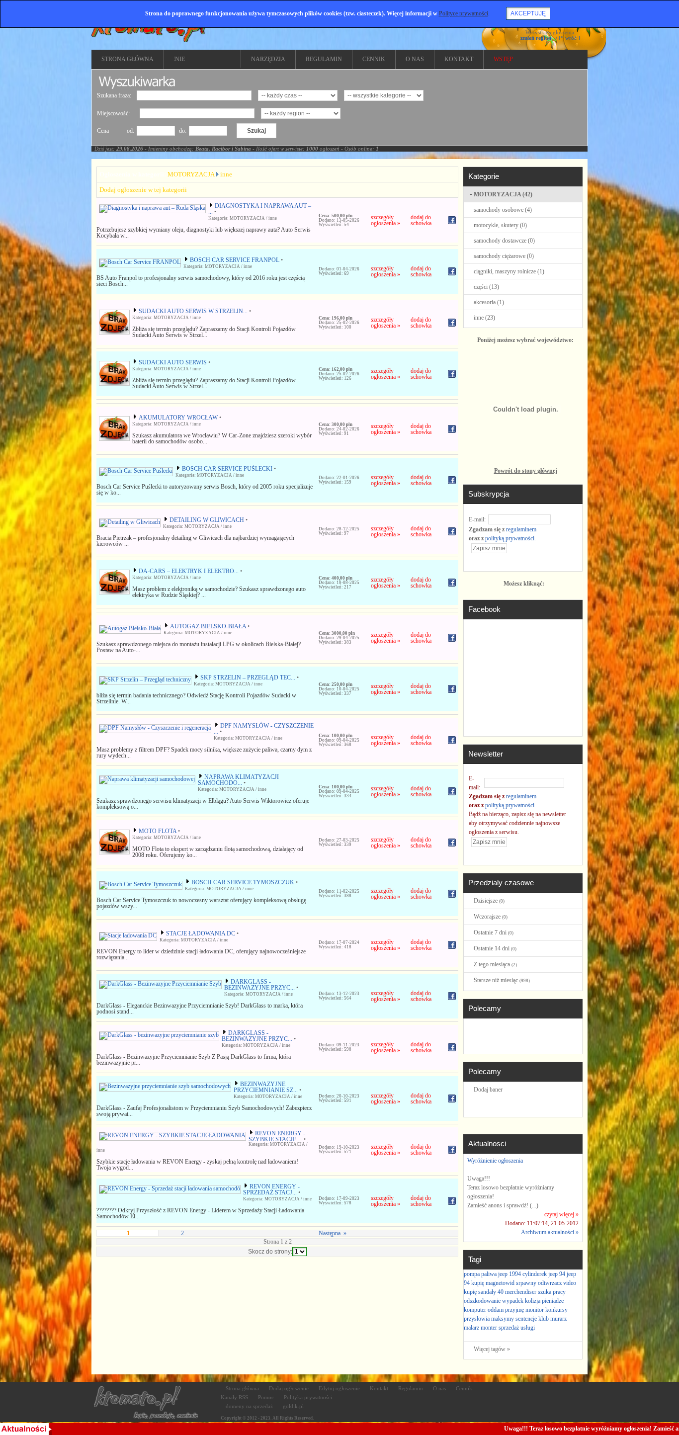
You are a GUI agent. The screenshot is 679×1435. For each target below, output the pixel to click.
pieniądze (553, 1300)
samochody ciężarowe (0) (504, 256)
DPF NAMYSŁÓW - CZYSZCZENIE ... (264, 728)
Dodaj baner (488, 1089)
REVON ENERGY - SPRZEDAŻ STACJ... (271, 1189)
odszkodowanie (482, 1300)
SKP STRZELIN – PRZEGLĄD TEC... (247, 677)
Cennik (464, 1388)
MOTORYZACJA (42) (503, 194)
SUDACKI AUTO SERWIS (173, 362)
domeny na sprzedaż (249, 1406)
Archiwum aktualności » (550, 1232)
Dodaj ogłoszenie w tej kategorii (143, 189)
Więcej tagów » (492, 1349)
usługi (527, 1327)
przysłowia (477, 1318)
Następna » (331, 1233)
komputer (475, 1309)
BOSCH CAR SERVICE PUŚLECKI (227, 468)
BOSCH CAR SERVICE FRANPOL (234, 259)
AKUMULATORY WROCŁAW (178, 417)
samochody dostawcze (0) (504, 240)
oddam (496, 1309)
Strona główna (242, 1388)
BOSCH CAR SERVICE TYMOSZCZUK (242, 882)
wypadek (512, 1300)
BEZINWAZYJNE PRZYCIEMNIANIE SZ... (266, 1087)
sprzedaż (509, 1327)
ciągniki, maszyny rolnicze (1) (509, 271)
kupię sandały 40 (484, 1291)
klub (543, 1318)
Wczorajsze (491, 916)
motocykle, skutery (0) (500, 225)
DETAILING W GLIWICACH (207, 519)
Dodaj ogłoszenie (289, 1388)
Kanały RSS (234, 1397)
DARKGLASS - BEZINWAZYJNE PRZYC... (259, 984)
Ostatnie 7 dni (493, 932)
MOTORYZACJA (191, 174)
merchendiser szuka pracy (535, 1291)
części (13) (486, 286)
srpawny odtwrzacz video (546, 1282)
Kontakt (379, 1388)
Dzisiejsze (489, 900)
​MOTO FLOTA (157, 831)
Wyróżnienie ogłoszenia (495, 1160)
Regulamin (410, 1388)
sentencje (526, 1318)
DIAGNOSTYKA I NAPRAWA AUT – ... (259, 208)
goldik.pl (293, 1406)
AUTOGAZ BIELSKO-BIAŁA (208, 626)
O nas (439, 1388)
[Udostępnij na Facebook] (451, 224)
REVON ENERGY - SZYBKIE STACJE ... (277, 1136)
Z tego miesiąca (495, 964)
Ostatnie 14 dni (495, 948)
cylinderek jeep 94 (543, 1273)
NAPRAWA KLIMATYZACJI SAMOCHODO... (238, 779)
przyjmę (514, 1309)
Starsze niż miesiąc (502, 980)
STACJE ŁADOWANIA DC (200, 933)
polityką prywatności (509, 538)
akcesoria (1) (489, 302)
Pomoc (266, 1397)
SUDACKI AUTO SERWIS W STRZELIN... (193, 311)
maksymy (502, 1318)
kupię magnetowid (492, 1282)
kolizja (532, 1300)
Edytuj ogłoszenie (339, 1388)
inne (226, 174)
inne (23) (484, 317)
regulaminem (521, 529)
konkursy (556, 1309)
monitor (534, 1309)
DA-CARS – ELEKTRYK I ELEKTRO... (189, 571)
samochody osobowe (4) (503, 209)
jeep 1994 (509, 1273)
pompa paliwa (480, 1273)
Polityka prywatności (308, 1397)
